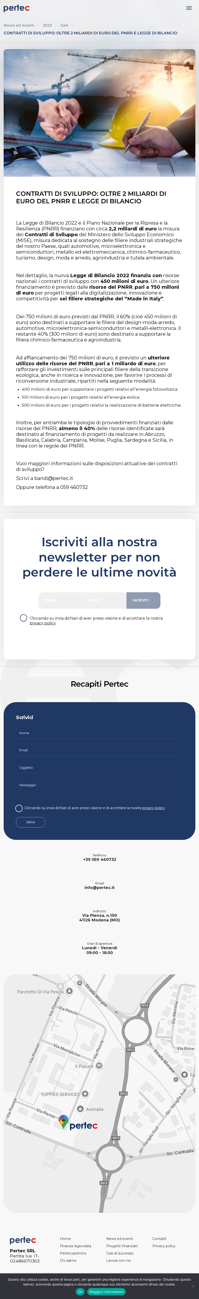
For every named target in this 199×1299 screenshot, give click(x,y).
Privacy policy (163, 1246)
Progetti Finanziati (122, 1246)
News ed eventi (19, 25)
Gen (64, 25)
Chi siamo (68, 1260)
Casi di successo (119, 1253)
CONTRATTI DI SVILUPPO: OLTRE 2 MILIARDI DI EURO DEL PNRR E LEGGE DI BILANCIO (90, 33)
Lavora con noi (118, 1260)
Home (65, 1239)
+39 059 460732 (99, 859)
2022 (47, 25)
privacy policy (43, 623)
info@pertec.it (99, 887)
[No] (193, 1286)
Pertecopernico (73, 1253)
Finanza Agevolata (75, 1246)
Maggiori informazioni (106, 1292)
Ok (80, 1292)
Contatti (159, 1239)
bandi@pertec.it (53, 478)
